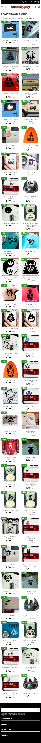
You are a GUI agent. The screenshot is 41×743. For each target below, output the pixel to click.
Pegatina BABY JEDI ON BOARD (30, 146)
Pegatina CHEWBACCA (10, 591)
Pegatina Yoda (10, 484)
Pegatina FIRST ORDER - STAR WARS (10, 120)
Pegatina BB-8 (10, 146)
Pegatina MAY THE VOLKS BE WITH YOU (10, 252)
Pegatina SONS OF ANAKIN (10, 537)
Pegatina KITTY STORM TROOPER (10, 694)
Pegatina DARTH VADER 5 (10, 94)
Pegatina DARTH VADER (30, 278)
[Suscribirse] (38, 709)
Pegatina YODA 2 (30, 304)
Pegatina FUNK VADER (10, 223)
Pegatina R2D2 (30, 353)
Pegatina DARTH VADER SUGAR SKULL (10, 67)
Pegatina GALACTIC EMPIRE (30, 381)
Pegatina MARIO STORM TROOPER (10, 667)
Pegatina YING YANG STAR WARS (10, 278)
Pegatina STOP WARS (10, 40)
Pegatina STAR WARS (31, 329)
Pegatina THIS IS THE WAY (31, 41)
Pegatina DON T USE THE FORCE (30, 511)
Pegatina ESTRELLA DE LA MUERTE (10, 641)
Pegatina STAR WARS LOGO (31, 94)
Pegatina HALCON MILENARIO (30, 432)
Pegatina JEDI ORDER (30, 66)
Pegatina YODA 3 (30, 251)
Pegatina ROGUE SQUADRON (30, 197)
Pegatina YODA (10, 380)
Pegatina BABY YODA (10, 172)
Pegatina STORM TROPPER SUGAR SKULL (31, 538)
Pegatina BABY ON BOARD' (10, 197)
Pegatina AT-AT (30, 172)
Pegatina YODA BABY (10, 304)
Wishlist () (36, 2)
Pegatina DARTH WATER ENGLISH (31, 641)
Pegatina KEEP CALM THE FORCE (10, 354)
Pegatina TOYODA (10, 431)
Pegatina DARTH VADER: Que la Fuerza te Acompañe (30, 225)
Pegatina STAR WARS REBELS (31, 120)
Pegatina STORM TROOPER (10, 458)
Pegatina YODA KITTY (10, 406)
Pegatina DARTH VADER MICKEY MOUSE (30, 565)
